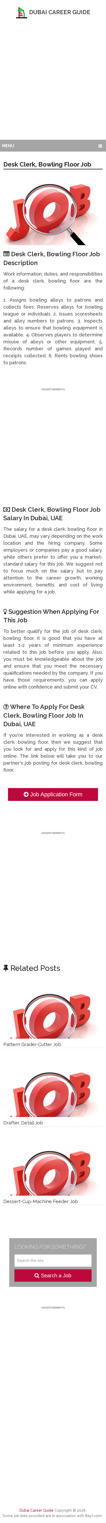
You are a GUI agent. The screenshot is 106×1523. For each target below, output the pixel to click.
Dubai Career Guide (59, 12)
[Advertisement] (53, 84)
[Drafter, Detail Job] (53, 1091)
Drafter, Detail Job (23, 1122)
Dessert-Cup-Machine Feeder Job (40, 1201)
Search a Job (55, 1275)
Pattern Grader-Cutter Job (32, 1044)
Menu (8, 145)
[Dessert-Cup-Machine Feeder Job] (53, 1170)
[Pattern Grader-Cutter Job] (53, 1013)
